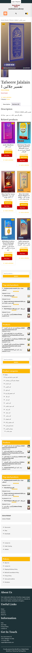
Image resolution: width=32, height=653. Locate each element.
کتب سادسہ (8, 416)
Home (2, 20)
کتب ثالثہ (7, 396)
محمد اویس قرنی (9, 425)
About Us (7, 562)
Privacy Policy (8, 575)
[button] (6, 97)
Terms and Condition (10, 579)
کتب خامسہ (8, 403)
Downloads (7, 533)
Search (16, 276)
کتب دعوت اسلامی (9, 406)
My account (7, 527)
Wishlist (7, 549)
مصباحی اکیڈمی (9, 428)
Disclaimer (7, 582)
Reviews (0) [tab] (15, 104)
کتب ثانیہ (7, 399)
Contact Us (7, 543)
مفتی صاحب (9, 431)
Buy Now (6, 155)
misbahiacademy (16, 9)
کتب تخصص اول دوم (10, 393)
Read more (8, 152)
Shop (6, 530)
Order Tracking (8, 546)
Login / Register (16, 1)
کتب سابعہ (7, 412)
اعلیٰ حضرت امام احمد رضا (11, 377)
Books (6, 20)
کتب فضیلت (8, 419)
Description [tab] (6, 104)
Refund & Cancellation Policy (12, 572)
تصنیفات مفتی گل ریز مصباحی (12, 380)
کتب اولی (7, 390)
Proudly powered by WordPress (12, 649)
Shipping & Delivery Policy (11, 569)
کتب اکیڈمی (8, 387)
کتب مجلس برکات (9, 422)
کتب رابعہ (7, 409)
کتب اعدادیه (8, 383)
